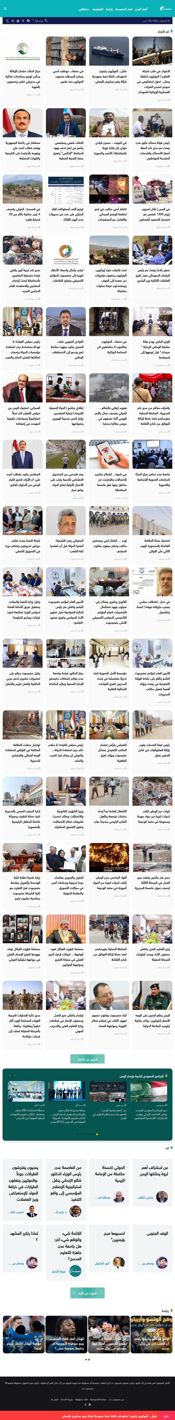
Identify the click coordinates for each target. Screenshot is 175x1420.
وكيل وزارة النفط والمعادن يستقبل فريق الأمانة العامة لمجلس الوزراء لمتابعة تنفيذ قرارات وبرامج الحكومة (23, 609)
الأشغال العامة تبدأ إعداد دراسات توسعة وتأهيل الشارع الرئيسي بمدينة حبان (110, 816)
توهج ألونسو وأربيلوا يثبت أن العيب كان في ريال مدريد (151, 1342)
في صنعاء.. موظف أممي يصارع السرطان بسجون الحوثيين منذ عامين (68, 76)
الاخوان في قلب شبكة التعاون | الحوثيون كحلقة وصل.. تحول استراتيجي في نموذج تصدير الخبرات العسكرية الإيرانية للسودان (153, 81)
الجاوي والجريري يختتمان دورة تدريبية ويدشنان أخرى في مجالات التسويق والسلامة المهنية (67, 884)
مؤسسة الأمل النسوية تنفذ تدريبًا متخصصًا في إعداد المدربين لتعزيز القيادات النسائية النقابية (110, 680)
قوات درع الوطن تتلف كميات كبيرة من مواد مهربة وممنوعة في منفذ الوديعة (153, 816)
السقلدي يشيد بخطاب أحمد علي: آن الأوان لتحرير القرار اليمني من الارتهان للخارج (23, 479)
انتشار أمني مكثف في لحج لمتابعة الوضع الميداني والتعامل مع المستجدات (111, 214)
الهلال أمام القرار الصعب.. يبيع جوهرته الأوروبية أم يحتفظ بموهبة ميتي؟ (66, 1342)
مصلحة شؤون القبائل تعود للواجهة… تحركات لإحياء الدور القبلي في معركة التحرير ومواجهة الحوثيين (65, 956)
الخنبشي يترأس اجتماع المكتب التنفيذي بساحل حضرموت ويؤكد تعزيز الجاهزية (112, 752)
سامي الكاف (145, 1197)
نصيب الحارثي (15, 1211)
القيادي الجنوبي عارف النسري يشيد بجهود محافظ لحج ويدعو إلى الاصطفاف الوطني (67, 348)
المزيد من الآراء (87, 1292)
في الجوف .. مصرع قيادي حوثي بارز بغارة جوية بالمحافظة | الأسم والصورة (110, 147)
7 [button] (80, 1134)
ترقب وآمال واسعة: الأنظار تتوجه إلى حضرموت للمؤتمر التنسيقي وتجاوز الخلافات (66, 275)
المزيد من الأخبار (87, 1058)
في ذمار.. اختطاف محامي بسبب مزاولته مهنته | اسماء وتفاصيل (153, 606)
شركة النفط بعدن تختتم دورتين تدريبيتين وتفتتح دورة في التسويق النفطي (22, 545)
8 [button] (78, 1134)
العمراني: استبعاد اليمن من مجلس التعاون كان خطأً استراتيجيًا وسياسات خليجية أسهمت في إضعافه (23, 415)
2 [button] (94, 1134)
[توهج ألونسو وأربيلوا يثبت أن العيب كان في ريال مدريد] (151, 1334)
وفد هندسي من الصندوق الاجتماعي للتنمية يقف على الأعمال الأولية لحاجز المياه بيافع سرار (66, 481)
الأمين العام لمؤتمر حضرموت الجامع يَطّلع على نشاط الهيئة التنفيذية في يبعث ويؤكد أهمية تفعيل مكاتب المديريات (152, 683)
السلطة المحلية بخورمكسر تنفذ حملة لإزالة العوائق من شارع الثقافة (110, 953)
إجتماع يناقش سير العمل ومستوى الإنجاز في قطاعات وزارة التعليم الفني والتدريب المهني (66, 1022)
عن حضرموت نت (116, 1399)
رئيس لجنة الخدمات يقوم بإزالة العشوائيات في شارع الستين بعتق (154, 749)
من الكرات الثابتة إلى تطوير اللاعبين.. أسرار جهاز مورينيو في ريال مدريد (109, 1342)
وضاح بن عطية (145, 1262)
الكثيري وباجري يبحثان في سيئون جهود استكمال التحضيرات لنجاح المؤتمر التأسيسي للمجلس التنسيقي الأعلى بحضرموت (109, 612)
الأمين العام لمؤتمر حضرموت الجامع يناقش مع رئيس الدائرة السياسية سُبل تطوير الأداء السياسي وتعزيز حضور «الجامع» (65, 612)
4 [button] (89, 1134)
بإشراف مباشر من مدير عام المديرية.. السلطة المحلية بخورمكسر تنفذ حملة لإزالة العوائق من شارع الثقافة (153, 415)
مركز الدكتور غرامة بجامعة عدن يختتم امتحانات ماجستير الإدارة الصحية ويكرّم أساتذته (66, 678)
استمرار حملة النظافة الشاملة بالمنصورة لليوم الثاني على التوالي (155, 545)
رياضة (109, 8)
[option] (148, 1101)
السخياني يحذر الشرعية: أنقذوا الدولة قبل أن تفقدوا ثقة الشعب (66, 545)
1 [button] (97, 1134)
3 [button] (91, 1134)
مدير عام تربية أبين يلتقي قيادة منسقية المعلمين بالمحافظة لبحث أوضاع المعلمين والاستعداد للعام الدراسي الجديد (24, 280)
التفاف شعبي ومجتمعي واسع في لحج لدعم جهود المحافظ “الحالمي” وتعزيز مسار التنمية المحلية (68, 150)
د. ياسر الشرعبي (58, 1211)
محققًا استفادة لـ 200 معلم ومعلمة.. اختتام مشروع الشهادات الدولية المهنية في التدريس (27, 1113)
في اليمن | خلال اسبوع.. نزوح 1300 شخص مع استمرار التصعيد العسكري (154, 214)
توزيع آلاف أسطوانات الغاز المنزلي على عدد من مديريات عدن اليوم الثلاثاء (66, 214)
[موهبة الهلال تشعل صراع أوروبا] (24, 1334)
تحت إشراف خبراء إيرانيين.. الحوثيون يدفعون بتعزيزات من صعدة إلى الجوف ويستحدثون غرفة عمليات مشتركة (111, 280)
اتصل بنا (54, 1399)
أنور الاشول (102, 1262)
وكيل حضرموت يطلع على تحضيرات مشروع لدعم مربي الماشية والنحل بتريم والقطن (22, 678)
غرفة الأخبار (59, 1271)
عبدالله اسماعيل (102, 1197)
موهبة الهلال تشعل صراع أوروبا (24, 1345)
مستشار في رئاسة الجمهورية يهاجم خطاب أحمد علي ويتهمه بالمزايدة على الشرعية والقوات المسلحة (22, 150)
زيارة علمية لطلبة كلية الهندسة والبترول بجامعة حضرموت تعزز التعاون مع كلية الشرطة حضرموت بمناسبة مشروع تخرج (25, 887)
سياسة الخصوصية (98, 1399)
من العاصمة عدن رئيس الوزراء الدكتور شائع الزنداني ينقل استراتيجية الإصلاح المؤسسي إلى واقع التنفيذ (66, 1182)
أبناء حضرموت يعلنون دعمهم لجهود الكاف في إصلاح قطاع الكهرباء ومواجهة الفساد (109, 1020)
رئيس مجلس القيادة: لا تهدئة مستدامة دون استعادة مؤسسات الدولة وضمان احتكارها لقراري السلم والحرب (22, 348)
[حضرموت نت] (165, 8)
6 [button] (83, 1134)
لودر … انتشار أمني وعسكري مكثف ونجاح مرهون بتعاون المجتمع (109, 545)
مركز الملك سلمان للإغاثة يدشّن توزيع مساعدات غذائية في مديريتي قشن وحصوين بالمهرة (22, 78)
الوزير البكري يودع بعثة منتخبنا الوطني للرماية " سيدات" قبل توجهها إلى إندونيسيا (155, 348)
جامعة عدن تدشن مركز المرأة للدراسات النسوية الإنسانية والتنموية (153, 479)
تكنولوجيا (98, 8)
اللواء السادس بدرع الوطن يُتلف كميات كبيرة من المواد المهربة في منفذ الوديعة (110, 882)
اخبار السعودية (124, 8)
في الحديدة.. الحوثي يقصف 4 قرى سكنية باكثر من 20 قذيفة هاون (23, 214)
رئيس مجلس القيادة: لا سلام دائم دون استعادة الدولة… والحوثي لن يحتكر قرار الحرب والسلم (66, 752)
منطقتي (84, 8)
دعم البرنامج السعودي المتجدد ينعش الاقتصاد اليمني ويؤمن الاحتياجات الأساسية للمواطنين (150, 1113)
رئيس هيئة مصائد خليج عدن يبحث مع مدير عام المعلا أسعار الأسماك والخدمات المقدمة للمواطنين (153, 150)
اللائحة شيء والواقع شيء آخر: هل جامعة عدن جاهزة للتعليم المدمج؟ (67, 1245)
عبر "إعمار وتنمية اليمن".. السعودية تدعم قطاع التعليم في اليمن (109, 1113)
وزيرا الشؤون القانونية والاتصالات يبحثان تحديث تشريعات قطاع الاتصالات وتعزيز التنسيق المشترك (68, 818)
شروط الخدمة (67, 1399)
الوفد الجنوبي (157, 1232)
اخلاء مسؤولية (81, 1399)
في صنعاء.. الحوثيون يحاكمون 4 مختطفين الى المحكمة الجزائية (112, 346)
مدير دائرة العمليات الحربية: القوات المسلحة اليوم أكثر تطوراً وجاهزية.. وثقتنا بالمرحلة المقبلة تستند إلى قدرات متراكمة (24, 1025)
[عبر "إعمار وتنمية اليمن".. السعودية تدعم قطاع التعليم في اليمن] (108, 1091)
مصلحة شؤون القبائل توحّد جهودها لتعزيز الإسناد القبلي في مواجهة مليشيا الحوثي (23, 953)
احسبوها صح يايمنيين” (114, 1235)
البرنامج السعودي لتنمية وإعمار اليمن (142, 1075)
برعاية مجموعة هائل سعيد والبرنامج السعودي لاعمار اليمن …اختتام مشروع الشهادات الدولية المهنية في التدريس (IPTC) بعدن (67, 1115)
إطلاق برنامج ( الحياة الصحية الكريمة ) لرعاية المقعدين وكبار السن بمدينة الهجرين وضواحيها (66, 415)
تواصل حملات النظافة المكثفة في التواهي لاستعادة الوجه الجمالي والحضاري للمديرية (22, 752)
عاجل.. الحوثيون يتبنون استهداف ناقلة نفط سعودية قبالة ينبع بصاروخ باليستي (109, 76)
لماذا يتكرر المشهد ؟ (24, 1235)
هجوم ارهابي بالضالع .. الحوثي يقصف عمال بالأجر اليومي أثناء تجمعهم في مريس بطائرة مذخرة (111, 415)
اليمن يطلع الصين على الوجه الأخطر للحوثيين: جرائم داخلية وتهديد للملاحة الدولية (152, 1020)
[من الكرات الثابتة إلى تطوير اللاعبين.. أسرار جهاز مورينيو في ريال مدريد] (109, 1334)
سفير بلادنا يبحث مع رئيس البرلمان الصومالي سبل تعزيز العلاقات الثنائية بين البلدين (153, 275)
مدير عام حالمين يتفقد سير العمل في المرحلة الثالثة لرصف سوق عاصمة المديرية (152, 882)
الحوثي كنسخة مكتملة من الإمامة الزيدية (110, 1173)
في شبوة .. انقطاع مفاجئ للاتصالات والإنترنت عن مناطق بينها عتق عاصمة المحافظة (111, 481)
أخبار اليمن (141, 8)
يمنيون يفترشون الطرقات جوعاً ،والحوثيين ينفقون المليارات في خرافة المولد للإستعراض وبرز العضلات (23, 1182)
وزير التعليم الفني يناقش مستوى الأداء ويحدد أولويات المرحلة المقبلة (153, 953)
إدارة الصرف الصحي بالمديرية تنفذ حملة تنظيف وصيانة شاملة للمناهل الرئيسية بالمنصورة (22, 818)
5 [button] (86, 1134)
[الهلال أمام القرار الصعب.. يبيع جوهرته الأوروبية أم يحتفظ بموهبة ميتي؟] (66, 1334)
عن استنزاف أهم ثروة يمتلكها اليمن (154, 1170)
